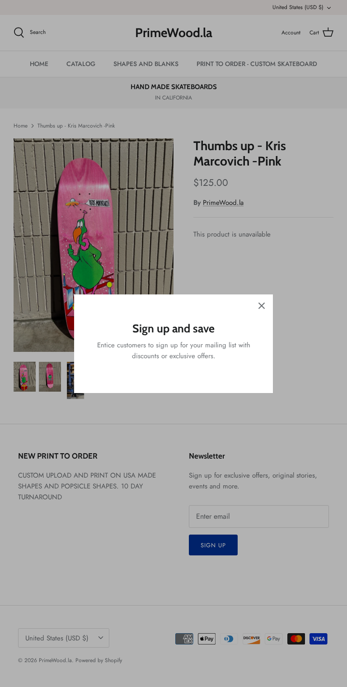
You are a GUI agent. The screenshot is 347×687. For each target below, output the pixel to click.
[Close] (262, 306)
